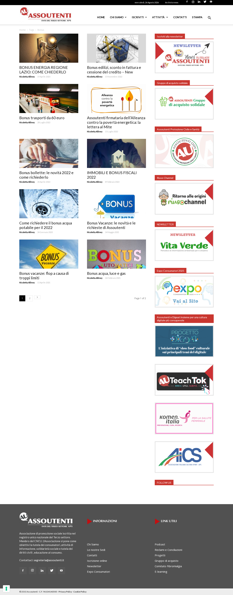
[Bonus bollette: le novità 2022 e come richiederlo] (48, 153)
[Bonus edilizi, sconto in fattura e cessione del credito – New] (116, 48)
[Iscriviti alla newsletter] (184, 72)
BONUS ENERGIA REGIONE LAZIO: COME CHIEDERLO (43, 69)
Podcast (160, 544)
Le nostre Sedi (96, 550)
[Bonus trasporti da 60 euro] (48, 98)
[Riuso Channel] (184, 213)
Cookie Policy (79, 591)
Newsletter (94, 566)
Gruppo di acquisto (166, 560)
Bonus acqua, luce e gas (106, 273)
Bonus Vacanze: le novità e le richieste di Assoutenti (111, 225)
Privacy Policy (65, 591)
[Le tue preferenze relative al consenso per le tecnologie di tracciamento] (6, 588)
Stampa (197, 17)
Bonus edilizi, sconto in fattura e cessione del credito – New (114, 69)
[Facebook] (187, 3)
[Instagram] (193, 3)
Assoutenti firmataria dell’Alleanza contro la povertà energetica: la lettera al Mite (116, 122)
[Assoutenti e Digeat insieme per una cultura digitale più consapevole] (184, 356)
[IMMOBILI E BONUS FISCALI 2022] (116, 153)
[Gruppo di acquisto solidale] (184, 118)
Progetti (160, 555)
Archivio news (171, 2)
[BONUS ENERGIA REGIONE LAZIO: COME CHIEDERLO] (48, 48)
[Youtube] (211, 3)
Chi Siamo (117, 17)
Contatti (180, 17)
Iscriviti (138, 17)
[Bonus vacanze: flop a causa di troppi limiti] (48, 254)
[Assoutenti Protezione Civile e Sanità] (184, 167)
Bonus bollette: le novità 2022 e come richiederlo (46, 174)
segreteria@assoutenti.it (49, 560)
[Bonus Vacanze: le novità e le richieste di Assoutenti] (116, 203)
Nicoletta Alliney (27, 76)
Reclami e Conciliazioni (168, 550)
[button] (209, 18)
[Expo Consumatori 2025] (184, 306)
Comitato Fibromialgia (168, 566)
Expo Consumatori (98, 571)
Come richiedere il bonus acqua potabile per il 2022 (45, 225)
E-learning (161, 571)
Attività (158, 17)
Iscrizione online (97, 560)
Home (101, 17)
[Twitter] (205, 3)
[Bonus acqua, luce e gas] (116, 254)
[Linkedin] (199, 3)
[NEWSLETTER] (184, 260)
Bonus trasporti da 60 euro (41, 117)
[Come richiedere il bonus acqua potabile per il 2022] (48, 203)
